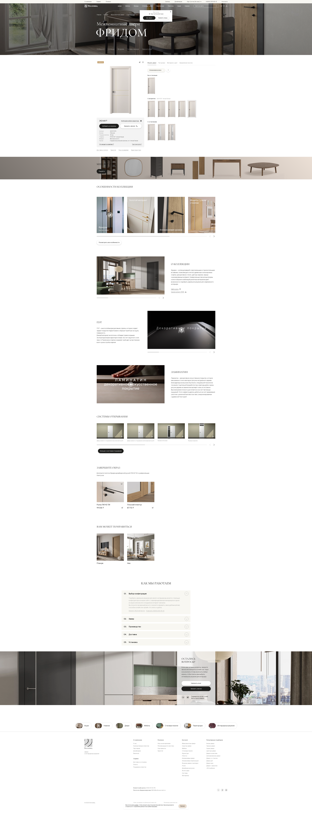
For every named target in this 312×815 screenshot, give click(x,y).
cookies (136, 805)
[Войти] (227, 6)
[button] (140, 215)
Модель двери (151, 63)
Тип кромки (161, 63)
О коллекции (111, 49)
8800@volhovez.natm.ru (158, 790)
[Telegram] (187, 697)
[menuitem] (120, 6)
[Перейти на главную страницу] (91, 6)
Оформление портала (185, 63)
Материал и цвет (172, 63)
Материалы (121, 49)
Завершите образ (147, 49)
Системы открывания (133, 49)
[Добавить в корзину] (122, 508)
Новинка (100, 62)
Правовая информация (170, 802)
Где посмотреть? (137, 144)
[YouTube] (226, 790)
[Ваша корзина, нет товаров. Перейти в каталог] (221, 6)
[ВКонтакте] (183, 697)
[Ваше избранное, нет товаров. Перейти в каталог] (224, 6)
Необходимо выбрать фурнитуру (130, 121)
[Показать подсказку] (168, 70)
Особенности (100, 49)
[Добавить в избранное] (143, 62)
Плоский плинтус (134, 505)
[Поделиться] (140, 62)
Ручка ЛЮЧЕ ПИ (103, 505)
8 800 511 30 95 (150, 788)
